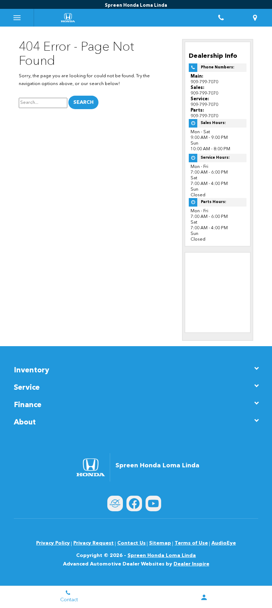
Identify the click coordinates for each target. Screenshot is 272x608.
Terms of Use (191, 543)
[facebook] (134, 503)
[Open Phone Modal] (221, 18)
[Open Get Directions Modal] (255, 18)
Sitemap (160, 543)
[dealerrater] (115, 503)
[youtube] (153, 503)
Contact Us (131, 543)
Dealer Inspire (191, 564)
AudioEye (223, 543)
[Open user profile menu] (204, 597)
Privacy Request (93, 543)
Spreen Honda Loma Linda (162, 555)
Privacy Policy (53, 543)
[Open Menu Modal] (17, 18)
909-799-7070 (204, 82)
